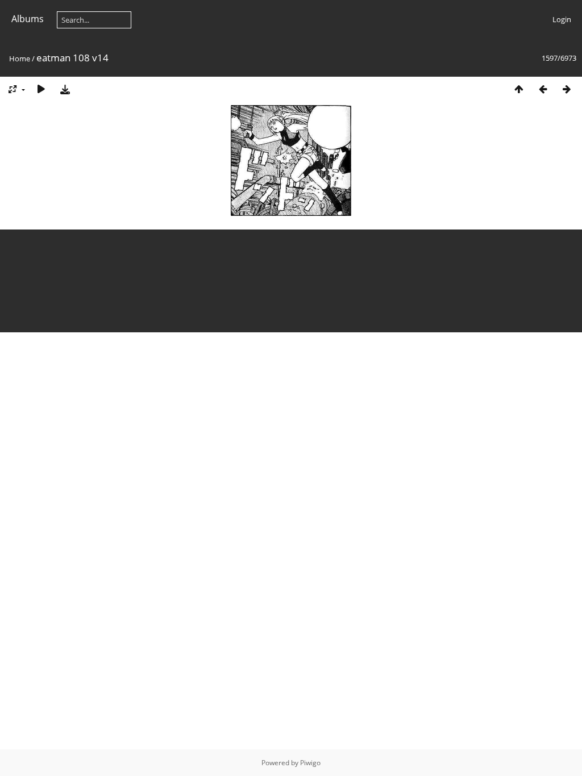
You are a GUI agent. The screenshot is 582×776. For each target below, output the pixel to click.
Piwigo (310, 762)
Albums (27, 18)
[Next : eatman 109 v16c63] (567, 88)
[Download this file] (65, 88)
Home (19, 58)
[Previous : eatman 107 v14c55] (543, 88)
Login (561, 19)
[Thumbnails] (519, 88)
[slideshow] (41, 88)
